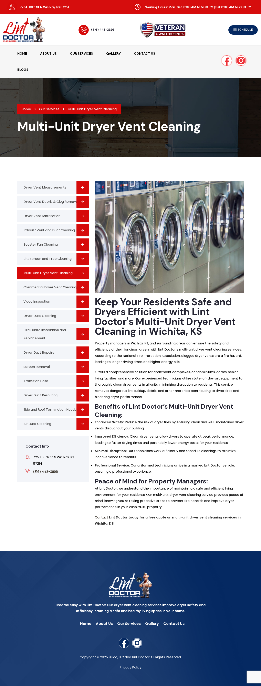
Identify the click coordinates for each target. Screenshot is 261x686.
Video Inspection (36, 301)
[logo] (29, 29)
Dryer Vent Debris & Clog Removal (51, 201)
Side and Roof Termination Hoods (49, 409)
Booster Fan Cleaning (40, 244)
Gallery (152, 623)
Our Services (129, 623)
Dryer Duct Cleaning (39, 315)
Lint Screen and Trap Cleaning (47, 258)
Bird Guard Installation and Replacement (44, 334)
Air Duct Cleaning (37, 423)
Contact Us (174, 623)
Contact (101, 517)
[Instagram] (241, 60)
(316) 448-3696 (102, 30)
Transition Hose (35, 381)
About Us (104, 623)
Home (85, 623)
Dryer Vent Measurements (44, 187)
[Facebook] (226, 60)
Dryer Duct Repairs (38, 352)
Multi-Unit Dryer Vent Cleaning (48, 273)
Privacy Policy (130, 667)
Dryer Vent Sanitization (41, 216)
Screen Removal (36, 366)
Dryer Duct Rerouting (40, 395)
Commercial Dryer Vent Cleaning (50, 287)
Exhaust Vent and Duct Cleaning (49, 230)
